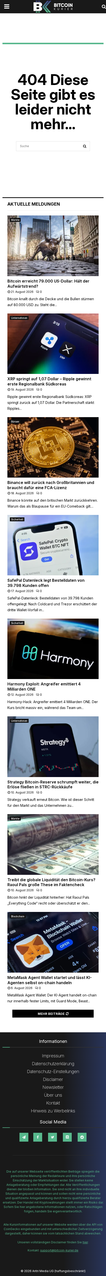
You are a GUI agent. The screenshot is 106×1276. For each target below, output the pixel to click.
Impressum (53, 1055)
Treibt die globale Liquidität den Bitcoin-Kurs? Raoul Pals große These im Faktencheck (51, 882)
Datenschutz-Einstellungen (53, 1071)
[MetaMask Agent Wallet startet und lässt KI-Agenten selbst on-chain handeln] (53, 942)
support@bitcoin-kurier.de (59, 1250)
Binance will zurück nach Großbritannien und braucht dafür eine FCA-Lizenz (50, 485)
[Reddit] (82, 1137)
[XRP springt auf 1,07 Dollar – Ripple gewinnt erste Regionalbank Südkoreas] (53, 343)
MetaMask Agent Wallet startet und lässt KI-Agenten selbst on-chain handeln (49, 980)
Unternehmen (19, 317)
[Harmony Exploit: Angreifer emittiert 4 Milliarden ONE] (53, 649)
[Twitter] (52, 1137)
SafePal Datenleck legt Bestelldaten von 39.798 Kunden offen (46, 583)
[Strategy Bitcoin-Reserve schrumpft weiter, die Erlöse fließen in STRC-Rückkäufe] (53, 746)
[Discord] (67, 1137)
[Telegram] (23, 1137)
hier (85, 1242)
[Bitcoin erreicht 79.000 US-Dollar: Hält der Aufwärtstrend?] (53, 245)
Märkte (15, 219)
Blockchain (17, 916)
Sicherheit (17, 519)
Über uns (53, 1095)
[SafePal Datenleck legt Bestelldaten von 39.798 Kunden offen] (53, 545)
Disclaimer (53, 1079)
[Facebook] (37, 1137)
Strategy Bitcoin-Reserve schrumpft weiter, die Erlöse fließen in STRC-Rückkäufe (53, 785)
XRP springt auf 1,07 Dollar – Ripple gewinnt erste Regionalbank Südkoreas (49, 381)
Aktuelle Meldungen (33, 204)
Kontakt (53, 1103)
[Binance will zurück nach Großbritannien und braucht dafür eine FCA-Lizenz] (53, 447)
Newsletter (53, 1087)
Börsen (15, 421)
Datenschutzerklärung (53, 1063)
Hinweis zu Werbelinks (53, 1110)
